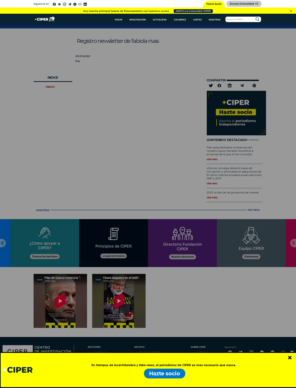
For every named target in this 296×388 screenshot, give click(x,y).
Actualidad (160, 19)
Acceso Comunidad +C (244, 3)
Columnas (180, 19)
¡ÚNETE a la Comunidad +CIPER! (193, 11)
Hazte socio (164, 373)
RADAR (118, 19)
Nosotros (214, 19)
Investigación (138, 19)
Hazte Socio (213, 3)
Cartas (197, 19)
